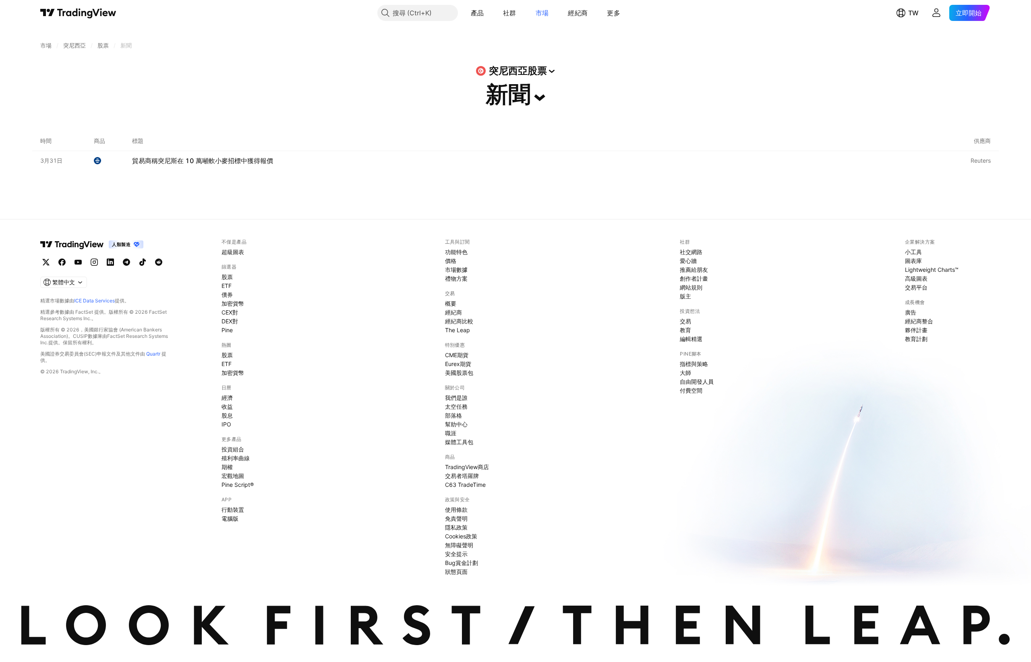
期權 (227, 466)
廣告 (910, 312)
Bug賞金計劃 (461, 562)
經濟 (227, 397)
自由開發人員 (697, 381)
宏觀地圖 (233, 475)
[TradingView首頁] (78, 13)
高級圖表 (916, 278)
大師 (685, 372)
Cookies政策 (461, 536)
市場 (542, 13)
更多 (613, 13)
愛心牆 (688, 260)
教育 (685, 330)
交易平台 (916, 287)
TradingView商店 (467, 466)
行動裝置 (233, 509)
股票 (227, 276)
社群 (509, 13)
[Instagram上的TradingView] (94, 262)
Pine (227, 330)
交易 (685, 321)
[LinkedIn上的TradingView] (110, 262)
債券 (227, 294)
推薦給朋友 (694, 269)
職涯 (450, 433)
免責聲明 (456, 518)
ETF (227, 285)
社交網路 (691, 251)
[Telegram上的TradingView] (126, 262)
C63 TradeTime (465, 484)
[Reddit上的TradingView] (158, 262)
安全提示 (456, 553)
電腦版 (230, 518)
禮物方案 (456, 278)
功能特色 (456, 251)
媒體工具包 (459, 442)
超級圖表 (233, 251)
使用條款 (456, 509)
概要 (450, 303)
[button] (489, 13)
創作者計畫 (694, 278)
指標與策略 (694, 363)
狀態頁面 (456, 571)
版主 (685, 296)
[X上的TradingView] (46, 262)
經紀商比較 (459, 321)
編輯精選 (691, 338)
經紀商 (578, 13)
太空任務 (456, 406)
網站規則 (691, 287)
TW (913, 13)
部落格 (453, 415)
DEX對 (230, 321)
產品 (477, 13)
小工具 (913, 251)
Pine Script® (238, 484)
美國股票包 (459, 372)
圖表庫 (913, 260)
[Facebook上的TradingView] (62, 262)
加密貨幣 (233, 303)
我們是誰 (456, 397)
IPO (226, 424)
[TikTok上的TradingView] (142, 262)
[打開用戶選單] (936, 13)
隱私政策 (456, 527)
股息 (227, 415)
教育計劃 (916, 338)
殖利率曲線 (236, 458)
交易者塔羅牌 (462, 475)
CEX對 (230, 312)
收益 (227, 406)
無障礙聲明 (459, 545)
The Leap (457, 330)
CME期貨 (456, 355)
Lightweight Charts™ (932, 269)
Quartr (153, 354)
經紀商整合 (919, 321)
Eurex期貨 (458, 363)
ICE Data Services (94, 301)
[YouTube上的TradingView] (78, 262)
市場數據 (456, 269)
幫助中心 (456, 424)
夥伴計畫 (916, 330)
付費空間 (691, 390)
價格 (450, 260)
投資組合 (233, 449)
